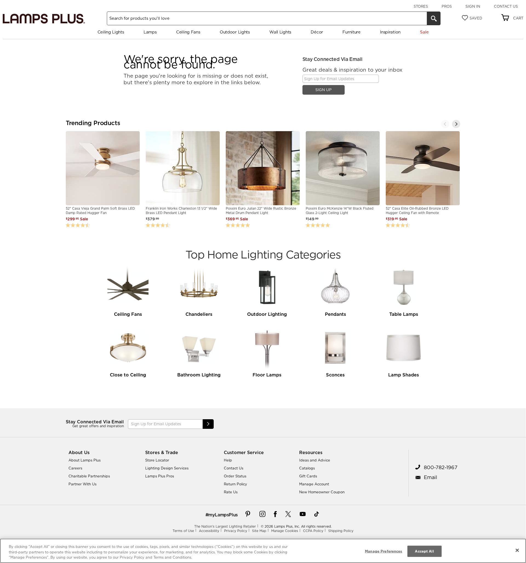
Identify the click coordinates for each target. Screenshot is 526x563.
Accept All (424, 550)
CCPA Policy (313, 530)
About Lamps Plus (84, 460)
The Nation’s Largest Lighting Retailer (225, 526)
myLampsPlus (223, 515)
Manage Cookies (284, 530)
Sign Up (323, 89)
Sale (424, 32)
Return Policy (235, 484)
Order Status (235, 476)
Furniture (351, 32)
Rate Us (231, 491)
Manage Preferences (383, 550)
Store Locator (157, 460)
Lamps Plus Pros (159, 476)
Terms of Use (183, 530)
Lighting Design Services (166, 468)
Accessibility (209, 530)
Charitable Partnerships (89, 476)
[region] (263, 551)
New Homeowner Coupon (322, 491)
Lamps (150, 32)
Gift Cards (308, 476)
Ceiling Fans (188, 32)
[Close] (517, 550)
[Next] (456, 124)
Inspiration (390, 32)
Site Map (259, 530)
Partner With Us (82, 484)
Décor (317, 32)
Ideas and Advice (314, 460)
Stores (421, 6)
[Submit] (208, 424)
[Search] (434, 18)
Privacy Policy (235, 530)
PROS (447, 6)
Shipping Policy (340, 530)
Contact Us (506, 6)
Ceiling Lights (111, 32)
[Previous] (445, 124)
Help (228, 460)
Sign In (472, 6)
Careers (75, 468)
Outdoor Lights (235, 32)
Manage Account (314, 484)
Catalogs (307, 468)
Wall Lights (280, 32)
